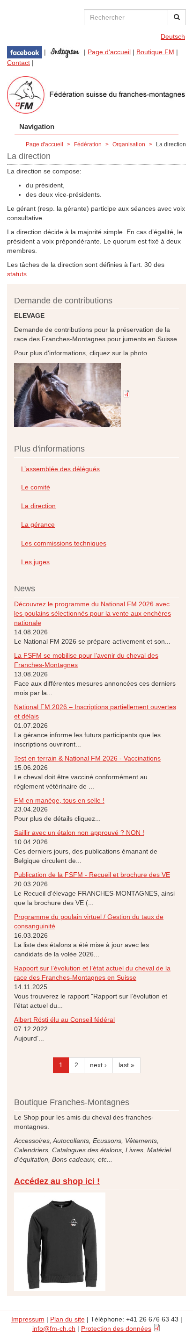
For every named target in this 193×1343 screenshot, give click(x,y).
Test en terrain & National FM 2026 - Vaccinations (87, 758)
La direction (38, 506)
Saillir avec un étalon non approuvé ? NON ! (79, 832)
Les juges (35, 562)
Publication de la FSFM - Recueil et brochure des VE (92, 874)
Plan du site (67, 1319)
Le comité (35, 487)
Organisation (128, 144)
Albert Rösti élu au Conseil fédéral (64, 1019)
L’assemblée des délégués (60, 469)
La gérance (38, 524)
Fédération (88, 144)
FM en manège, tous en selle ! (59, 800)
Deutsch (173, 36)
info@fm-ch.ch (53, 1328)
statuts (17, 274)
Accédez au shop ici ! (57, 1181)
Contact (18, 62)
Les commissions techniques (63, 543)
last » (126, 1065)
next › (98, 1065)
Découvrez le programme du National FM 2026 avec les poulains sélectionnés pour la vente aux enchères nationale (92, 613)
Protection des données (116, 1328)
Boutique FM (155, 52)
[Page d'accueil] (96, 95)
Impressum (28, 1319)
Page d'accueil (109, 52)
